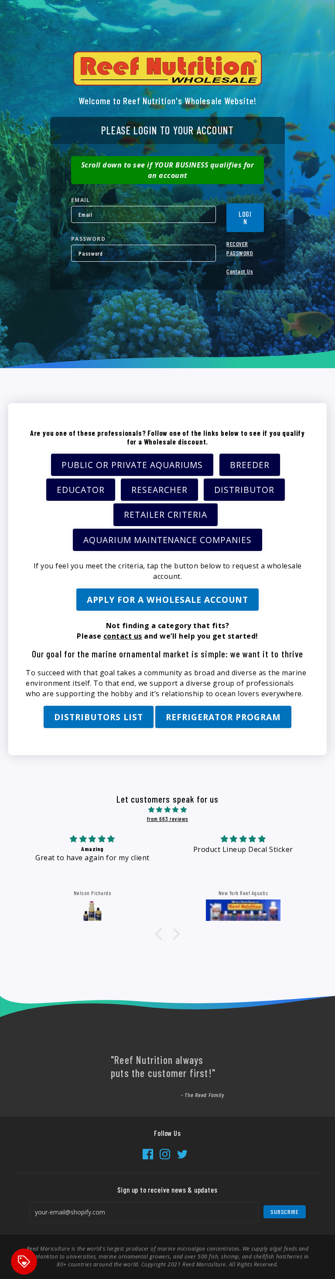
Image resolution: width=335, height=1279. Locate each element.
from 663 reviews (167, 818)
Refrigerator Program (223, 717)
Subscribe (284, 1211)
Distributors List (98, 717)
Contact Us (239, 271)
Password (88, 239)
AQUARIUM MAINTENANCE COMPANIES (167, 540)
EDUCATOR (81, 490)
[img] (167, 809)
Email (80, 200)
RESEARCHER (159, 490)
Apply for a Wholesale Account (168, 599)
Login (245, 217)
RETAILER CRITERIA (165, 514)
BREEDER (250, 465)
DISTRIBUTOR (244, 490)
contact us (122, 636)
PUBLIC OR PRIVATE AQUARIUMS (132, 465)
